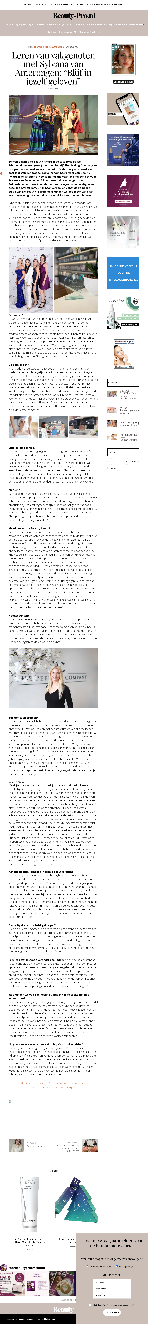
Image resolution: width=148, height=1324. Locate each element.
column (42, 1083)
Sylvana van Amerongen (42, 1087)
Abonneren (20, 1319)
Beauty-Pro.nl (74, 15)
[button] (12, 1283)
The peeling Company (66, 1087)
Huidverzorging (13, 24)
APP (53, 1319)
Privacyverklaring (43, 1319)
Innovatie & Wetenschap (99, 24)
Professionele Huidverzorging (49, 47)
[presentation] (15, 1210)
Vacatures (9, 1319)
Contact (30, 1319)
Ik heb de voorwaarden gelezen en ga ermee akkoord (113, 1305)
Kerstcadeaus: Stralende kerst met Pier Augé (30, 1240)
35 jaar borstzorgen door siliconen (129, 410)
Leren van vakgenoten (59, 1083)
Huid (30, 47)
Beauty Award (28, 1083)
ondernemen (79, 1083)
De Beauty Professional (60, 31)
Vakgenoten (72, 47)
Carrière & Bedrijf (55, 24)
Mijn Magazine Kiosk (84, 31)
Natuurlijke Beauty (75, 24)
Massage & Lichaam (33, 24)
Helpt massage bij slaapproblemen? (129, 424)
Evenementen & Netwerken (128, 24)
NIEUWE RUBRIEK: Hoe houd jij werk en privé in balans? (128, 394)
